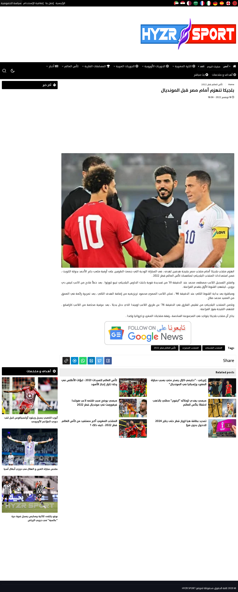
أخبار (52, 66)
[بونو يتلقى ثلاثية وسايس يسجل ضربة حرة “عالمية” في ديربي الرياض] (30, 499)
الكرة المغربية (183, 66)
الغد (202, 66)
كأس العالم (71, 66)
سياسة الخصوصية (11, 3)
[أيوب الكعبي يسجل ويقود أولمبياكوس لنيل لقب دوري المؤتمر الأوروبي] (30, 400)
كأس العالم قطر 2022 (212, 84)
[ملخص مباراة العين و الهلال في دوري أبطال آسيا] (30, 450)
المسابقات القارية (96, 66)
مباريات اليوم (213, 67)
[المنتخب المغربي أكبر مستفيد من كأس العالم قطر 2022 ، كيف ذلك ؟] (103, 428)
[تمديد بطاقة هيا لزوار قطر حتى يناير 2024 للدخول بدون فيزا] (192, 428)
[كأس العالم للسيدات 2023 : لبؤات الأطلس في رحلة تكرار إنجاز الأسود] (103, 387)
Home (231, 84)
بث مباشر (199, 75)
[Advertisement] (69, 34)
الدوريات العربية (126, 66)
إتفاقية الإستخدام (33, 3)
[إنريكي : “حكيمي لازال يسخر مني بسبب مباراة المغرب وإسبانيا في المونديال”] (192, 387)
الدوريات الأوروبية (155, 66)
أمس (225, 66)
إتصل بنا (49, 3)
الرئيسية (60, 3)
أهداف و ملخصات (222, 75)
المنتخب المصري (190, 348)
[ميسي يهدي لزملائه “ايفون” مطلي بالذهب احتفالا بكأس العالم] (192, 408)
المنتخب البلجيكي (213, 348)
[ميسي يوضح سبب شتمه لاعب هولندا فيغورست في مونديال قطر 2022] (103, 408)
